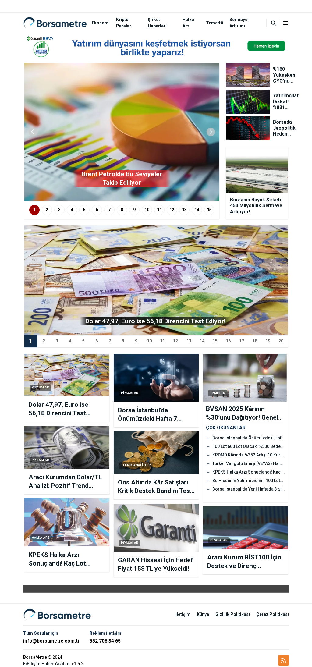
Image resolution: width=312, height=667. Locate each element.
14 (196, 209)
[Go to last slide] (33, 132)
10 (146, 209)
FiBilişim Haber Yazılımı (47, 663)
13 (184, 209)
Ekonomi (101, 22)
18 (254, 341)
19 (267, 341)
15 (209, 209)
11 (159, 209)
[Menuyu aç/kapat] (285, 23)
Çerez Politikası (272, 614)
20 (280, 341)
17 (241, 341)
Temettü (214, 22)
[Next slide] (211, 132)
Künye (203, 614)
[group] (121, 132)
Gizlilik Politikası (232, 614)
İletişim (183, 614)
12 (171, 209)
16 (228, 341)
